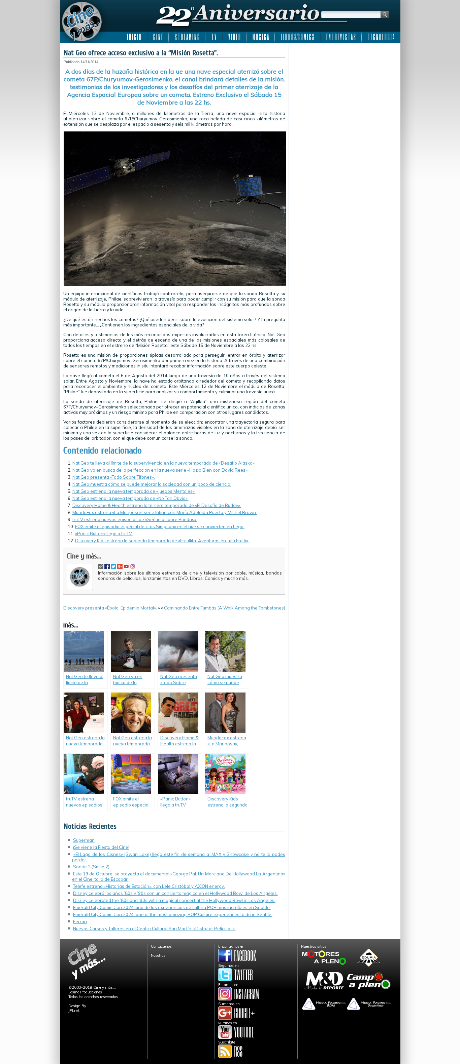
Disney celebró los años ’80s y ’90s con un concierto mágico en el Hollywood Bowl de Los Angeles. (175, 893)
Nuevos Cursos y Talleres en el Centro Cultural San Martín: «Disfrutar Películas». (154, 928)
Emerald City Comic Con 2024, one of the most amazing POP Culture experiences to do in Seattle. (172, 914)
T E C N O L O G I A (381, 37)
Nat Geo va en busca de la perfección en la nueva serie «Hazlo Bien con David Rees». (160, 470)
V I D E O (234, 37)
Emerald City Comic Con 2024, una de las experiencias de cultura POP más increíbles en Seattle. (172, 907)
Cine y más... (84, 556)
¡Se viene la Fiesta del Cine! (101, 847)
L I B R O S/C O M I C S (297, 37)
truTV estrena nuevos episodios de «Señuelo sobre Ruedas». (134, 519)
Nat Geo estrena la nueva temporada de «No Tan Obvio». (130, 498)
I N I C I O (134, 37)
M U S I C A (261, 37)
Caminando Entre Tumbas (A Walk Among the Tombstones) (224, 607)
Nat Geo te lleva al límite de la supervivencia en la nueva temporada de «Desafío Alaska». (164, 463)
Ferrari (80, 921)
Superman (84, 840)
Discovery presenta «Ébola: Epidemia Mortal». (110, 607)
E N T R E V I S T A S (341, 37)
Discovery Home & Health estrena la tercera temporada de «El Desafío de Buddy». (156, 505)
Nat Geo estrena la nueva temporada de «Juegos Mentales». (134, 491)
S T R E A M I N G (187, 37)
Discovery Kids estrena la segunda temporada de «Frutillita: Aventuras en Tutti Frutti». (162, 540)
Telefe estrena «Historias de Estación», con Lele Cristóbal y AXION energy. (149, 886)
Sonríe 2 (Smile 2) (91, 866)
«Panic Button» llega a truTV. (104, 533)
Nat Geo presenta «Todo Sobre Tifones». (113, 477)
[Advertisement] (344, 88)
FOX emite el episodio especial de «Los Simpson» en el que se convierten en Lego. (159, 526)
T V (213, 37)
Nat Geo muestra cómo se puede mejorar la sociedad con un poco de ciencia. (151, 484)
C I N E (158, 37)
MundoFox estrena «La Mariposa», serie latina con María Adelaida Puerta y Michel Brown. (164, 512)
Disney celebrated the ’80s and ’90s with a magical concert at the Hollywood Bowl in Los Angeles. (174, 900)
